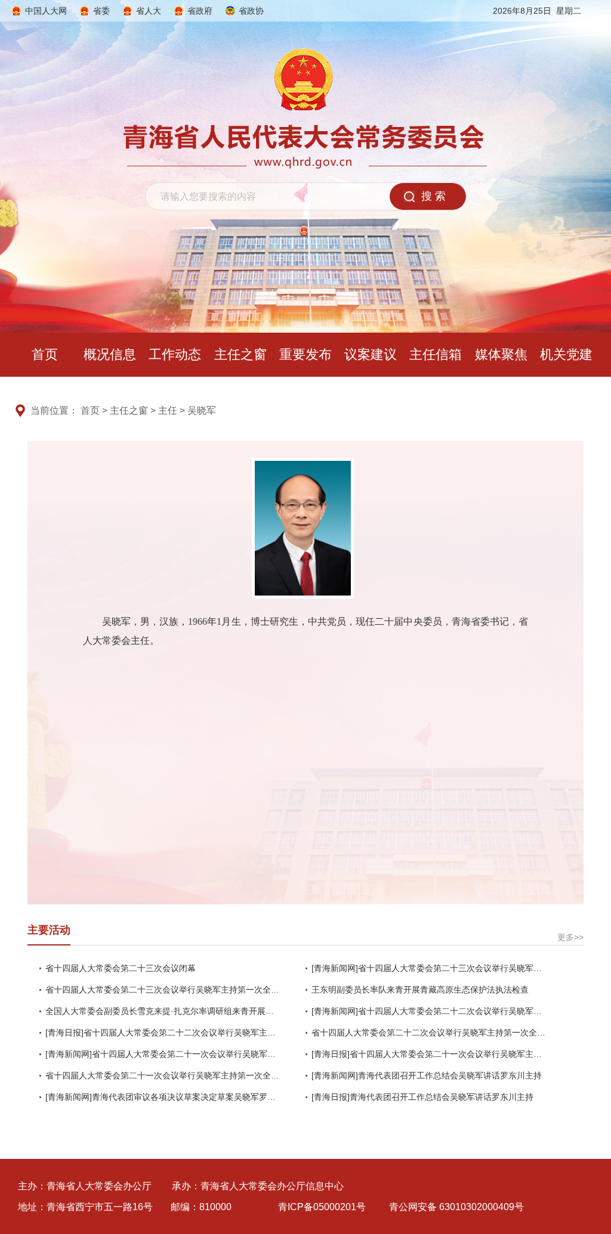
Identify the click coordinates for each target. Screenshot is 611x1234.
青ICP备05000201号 (322, 1207)
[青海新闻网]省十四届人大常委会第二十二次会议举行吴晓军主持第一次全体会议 (428, 1011)
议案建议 (370, 354)
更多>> (570, 937)
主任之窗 (240, 354)
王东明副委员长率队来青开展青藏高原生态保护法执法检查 (420, 989)
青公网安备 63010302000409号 (456, 1207)
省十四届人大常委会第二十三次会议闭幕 (120, 968)
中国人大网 (46, 10)
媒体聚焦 (501, 354)
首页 (45, 354)
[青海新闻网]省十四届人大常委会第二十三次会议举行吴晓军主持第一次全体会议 (428, 968)
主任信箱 (435, 354)
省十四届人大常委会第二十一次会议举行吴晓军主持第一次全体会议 (162, 1075)
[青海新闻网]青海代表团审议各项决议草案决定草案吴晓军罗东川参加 (162, 1097)
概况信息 (110, 354)
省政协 (251, 10)
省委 (101, 10)
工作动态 (175, 354)
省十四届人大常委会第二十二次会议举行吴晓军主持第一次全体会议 (428, 1032)
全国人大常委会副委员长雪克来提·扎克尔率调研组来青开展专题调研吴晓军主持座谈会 (162, 1011)
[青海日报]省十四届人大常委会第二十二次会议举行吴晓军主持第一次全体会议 (162, 1032)
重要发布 (305, 354)
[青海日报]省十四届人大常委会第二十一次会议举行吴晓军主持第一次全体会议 (428, 1054)
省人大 (148, 10)
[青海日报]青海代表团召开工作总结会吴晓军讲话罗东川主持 (422, 1097)
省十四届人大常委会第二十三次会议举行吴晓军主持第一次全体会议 (162, 989)
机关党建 (566, 354)
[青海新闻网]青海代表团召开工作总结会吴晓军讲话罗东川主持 (426, 1075)
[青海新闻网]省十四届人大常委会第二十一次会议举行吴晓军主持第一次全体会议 (162, 1054)
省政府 (199, 10)
